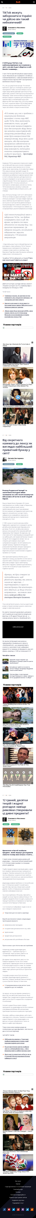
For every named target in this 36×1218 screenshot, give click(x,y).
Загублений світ (8, 464)
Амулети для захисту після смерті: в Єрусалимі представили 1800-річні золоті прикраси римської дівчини (19, 305)
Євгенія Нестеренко (16, 458)
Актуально (7, 36)
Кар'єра (18, 1184)
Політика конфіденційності (18, 1195)
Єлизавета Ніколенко (16, 28)
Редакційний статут (18, 1203)
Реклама (18, 1192)
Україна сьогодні (8, 33)
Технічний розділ (18, 1189)
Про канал (18, 1181)
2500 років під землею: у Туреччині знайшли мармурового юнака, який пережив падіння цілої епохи (16, 1041)
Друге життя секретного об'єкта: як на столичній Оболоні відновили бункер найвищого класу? (18, 1056)
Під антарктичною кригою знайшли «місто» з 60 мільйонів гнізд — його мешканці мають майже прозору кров (18, 1049)
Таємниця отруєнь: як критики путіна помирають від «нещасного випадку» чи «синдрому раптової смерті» (18, 298)
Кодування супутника (18, 1200)
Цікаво (20, 33)
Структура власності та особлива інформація (18, 1186)
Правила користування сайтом (18, 1197)
